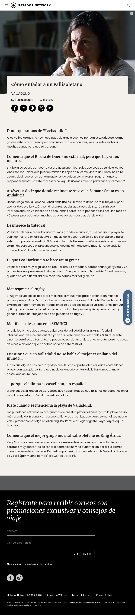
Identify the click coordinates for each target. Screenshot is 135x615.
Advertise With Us (57, 595)
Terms (34, 564)
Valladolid (20, 93)
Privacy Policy (47, 564)
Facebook (10, 577)
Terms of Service (81, 595)
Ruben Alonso (24, 100)
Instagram (19, 577)
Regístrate (82, 554)
